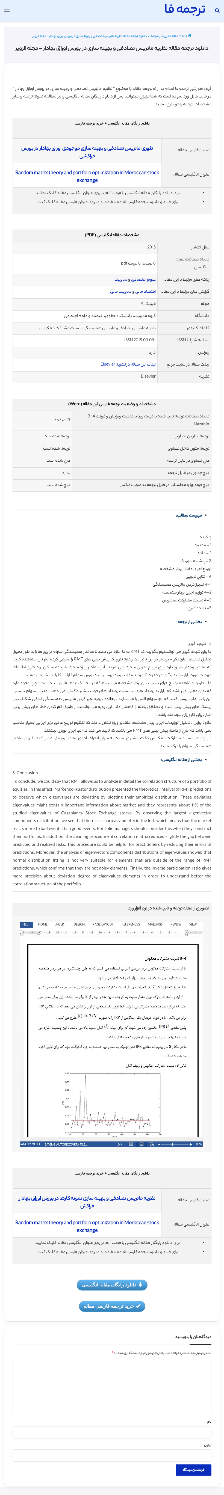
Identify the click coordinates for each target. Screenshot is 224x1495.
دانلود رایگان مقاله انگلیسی (108, 1284)
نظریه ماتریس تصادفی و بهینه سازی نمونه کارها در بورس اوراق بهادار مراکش (87, 1203)
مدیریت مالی (120, 292)
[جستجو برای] (217, 13)
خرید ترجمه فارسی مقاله (109, 1306)
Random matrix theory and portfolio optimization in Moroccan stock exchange (87, 177)
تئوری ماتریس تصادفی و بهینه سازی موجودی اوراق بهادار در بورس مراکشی (87, 153)
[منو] (7, 13)
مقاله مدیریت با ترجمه (164, 36)
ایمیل (207, 1445)
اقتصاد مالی (145, 292)
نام (209, 1422)
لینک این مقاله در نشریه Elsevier (128, 364)
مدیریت (120, 280)
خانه (185, 36)
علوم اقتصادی (143, 280)
